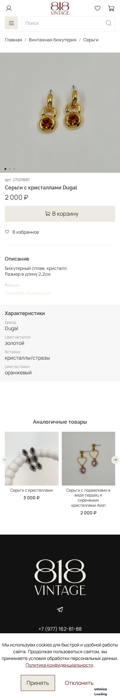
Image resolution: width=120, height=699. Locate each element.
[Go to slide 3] (14, 169)
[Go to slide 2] (10, 169)
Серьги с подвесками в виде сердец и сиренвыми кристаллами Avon (88, 497)
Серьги (91, 40)
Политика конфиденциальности (59, 665)
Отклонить (79, 683)
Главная (13, 40)
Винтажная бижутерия (52, 40)
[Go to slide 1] (5, 169)
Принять (38, 683)
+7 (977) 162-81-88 (60, 628)
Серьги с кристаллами (31, 490)
